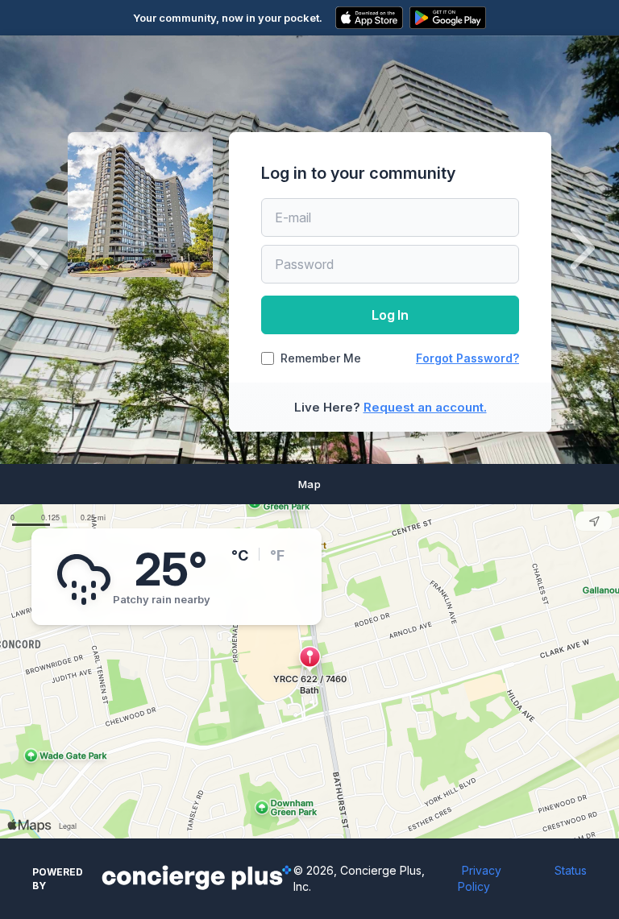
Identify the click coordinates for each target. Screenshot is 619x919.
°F (277, 555)
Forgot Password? (467, 358)
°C (239, 555)
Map (309, 484)
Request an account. (425, 407)
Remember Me (320, 358)
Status (571, 870)
